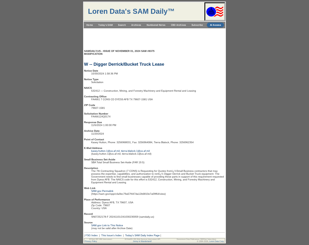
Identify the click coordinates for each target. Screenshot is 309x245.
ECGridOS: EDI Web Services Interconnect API (142, 239)
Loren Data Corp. (216, 241)
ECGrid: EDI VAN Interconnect (100, 239)
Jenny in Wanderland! (142, 241)
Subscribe (197, 25)
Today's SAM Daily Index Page (142, 235)
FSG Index (91, 235)
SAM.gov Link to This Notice (107, 225)
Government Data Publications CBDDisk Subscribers (196, 239)
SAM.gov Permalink (102, 191)
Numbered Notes (156, 25)
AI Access (215, 25)
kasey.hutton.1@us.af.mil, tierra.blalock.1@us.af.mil (120, 150)
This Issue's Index (111, 235)
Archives (136, 25)
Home (89, 25)
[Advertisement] (154, 30)
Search (122, 25)
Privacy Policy (91, 241)
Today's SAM (105, 25)
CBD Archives (178, 25)
